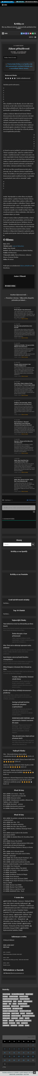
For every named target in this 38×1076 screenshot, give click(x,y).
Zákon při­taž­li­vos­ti (26, 265)
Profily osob (6, 1013)
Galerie (20, 1001)
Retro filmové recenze (28, 1016)
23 (33, 1056)
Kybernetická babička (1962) (12, 930)
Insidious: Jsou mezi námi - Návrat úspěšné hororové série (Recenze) (23, 403)
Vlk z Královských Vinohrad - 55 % (21, 858)
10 (4, 1052)
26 (14, 1060)
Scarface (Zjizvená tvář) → (19, 295)
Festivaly (5, 997)
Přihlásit (6, 940)
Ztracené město (16, 798)
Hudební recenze (22, 1004)
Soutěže (27, 1018)
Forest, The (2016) (16, 841)
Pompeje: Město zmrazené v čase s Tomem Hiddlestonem (22, 365)
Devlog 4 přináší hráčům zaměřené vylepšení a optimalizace (20, 704)
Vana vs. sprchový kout (17, 889)
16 (33, 1052)
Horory (5, 1004)
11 (9, 1052)
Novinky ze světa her (25, 1011)
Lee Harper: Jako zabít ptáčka (19, 870)
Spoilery (11, 1021)
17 (4, 1056)
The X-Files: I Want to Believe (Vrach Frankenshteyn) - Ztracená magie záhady (24, 384)
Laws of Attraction (18, 246)
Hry (10, 1004)
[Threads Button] (26, 33)
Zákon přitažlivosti (19, 48)
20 (19, 1056)
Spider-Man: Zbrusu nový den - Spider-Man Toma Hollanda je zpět (24, 480)
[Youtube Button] (31, 33)
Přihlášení (32, 500)
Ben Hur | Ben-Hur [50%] (18, 826)
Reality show (15, 1013)
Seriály (21, 1018)
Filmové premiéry (24, 999)
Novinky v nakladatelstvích (10, 1011)
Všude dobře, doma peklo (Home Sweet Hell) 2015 (19, 759)
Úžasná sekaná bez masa (19, 860)
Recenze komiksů (16, 1016)
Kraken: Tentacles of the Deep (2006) (16, 926)
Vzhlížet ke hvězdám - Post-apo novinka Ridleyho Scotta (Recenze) (24, 346)
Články (27, 1025)
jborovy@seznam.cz (17, 973)
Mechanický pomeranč (17, 806)
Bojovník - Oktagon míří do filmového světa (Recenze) (23, 442)
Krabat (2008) (16, 923)
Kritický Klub (15, 1006)
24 (5, 1060)
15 (28, 1052)
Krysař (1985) (14, 928)
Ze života (21, 1025)
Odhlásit (11, 940)
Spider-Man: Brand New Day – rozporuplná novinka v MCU (21, 461)
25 (9, 1060)
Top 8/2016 (13, 872)
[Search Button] (35, 33)
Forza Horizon (14, 876)
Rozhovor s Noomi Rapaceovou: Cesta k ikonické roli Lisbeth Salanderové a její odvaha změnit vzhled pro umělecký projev (18, 780)
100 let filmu (6, 994)
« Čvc (4, 1067)
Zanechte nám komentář (19, 53)
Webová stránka (11, 286)
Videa (18, 1023)
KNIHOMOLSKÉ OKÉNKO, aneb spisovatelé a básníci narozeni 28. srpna (23, 720)
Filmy (14, 1001)
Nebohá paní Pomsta (16, 808)
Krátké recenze (7, 1009)
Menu (5, 5)
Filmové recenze (19, 45)
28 (23, 1060)
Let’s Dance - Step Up (17, 793)
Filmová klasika (13, 997)
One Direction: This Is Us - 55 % (21, 921)
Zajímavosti (24, 1023)
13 (19, 1052)
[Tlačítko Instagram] (28, 33)
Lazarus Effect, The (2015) (18, 868)
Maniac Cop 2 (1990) (16, 887)
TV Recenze (12, 1023)
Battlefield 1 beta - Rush (17, 891)
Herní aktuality (28, 1001)
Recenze (22, 1013)
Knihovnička (6, 1006)
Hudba (14, 1004)
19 (14, 1056)
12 (14, 1052)
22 (28, 1056)
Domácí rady (29, 994)
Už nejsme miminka (17, 824)
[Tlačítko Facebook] (24, 33)
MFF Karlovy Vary (17, 1009)
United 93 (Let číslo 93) (18, 796)
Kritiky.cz (19, 23)
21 (23, 1056)
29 (28, 1060)
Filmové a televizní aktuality (10, 999)
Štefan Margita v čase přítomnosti (22, 309)
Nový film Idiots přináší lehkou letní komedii (23, 326)
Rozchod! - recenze (17, 804)
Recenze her (29, 1013)
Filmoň (14, 51)
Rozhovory (15, 1018)
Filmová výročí (24, 997)
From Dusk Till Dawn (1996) (19, 878)
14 (23, 1052)
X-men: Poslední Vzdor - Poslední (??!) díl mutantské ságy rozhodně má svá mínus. (18, 912)
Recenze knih (6, 1016)
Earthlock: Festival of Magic (18, 874)
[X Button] (22, 33)
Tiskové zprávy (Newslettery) (23, 1021)
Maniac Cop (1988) (15, 885)
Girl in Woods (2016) (17, 851)
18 (9, 1056)
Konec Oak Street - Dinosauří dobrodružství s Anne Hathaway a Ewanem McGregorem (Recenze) (23, 423)
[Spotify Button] (33, 33)
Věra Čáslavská (15, 866)
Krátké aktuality (24, 1006)
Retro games (6, 1018)
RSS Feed (6, 947)
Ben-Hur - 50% (15, 822)
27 (19, 1060)
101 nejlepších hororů (18, 994)
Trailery (5, 1023)
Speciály (5, 1021)
